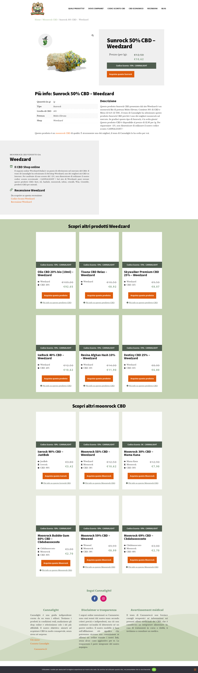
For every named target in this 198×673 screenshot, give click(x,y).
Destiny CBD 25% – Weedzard (137, 356)
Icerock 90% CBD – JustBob (50, 453)
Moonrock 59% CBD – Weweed (95, 537)
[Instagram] (103, 598)
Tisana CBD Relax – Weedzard (94, 273)
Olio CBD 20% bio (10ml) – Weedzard (55, 273)
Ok (154, 669)
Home (38, 20)
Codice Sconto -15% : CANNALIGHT (131, 65)
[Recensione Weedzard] (11, 189)
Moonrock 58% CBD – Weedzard (95, 453)
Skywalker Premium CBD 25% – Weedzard (141, 273)
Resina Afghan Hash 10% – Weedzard (98, 356)
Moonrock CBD (50, 20)
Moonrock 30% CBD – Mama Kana (138, 453)
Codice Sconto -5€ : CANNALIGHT (142, 444)
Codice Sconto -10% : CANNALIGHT (55, 444)
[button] (93, 35)
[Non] (195, 669)
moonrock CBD (63, 133)
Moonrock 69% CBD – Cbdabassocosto (138, 537)
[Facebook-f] (94, 598)
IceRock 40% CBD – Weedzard (51, 356)
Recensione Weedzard (29, 190)
